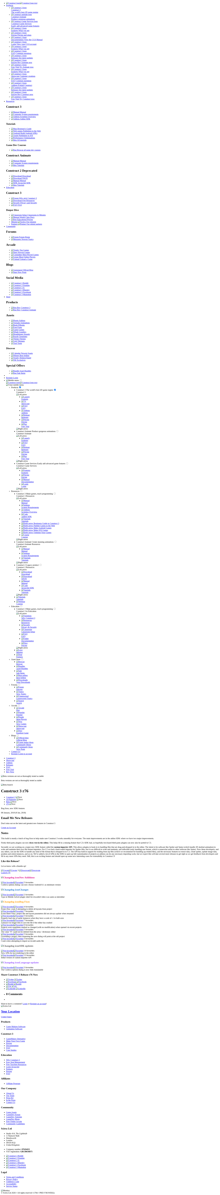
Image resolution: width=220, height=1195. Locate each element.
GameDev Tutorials (14, 1117)
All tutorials (21, 140)
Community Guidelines (15, 1124)
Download (26, 176)
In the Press (10, 1100)
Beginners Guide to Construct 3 (46, 523)
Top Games (24, 250)
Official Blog (27, 270)
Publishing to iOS (25, 135)
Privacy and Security (28, 203)
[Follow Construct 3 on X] (18, 288)
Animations (25, 323)
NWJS (25, 178)
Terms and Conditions (15, 1177)
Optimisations (29, 138)
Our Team (10, 1096)
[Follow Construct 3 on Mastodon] (21, 294)
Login (15, 378)
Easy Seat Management (15, 1062)
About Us (10, 1093)
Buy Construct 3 (23, 308)
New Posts (21, 272)
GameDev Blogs (13, 1119)
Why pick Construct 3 (28, 198)
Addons (21, 320)
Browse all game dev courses (28, 150)
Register (9, 378)
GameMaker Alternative (15, 1039)
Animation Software (14, 1029)
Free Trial (10, 769)
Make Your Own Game (15, 1041)
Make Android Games (42, 528)
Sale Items (21, 373)
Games (21, 330)
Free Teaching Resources (16, 1064)
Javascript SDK (24, 183)
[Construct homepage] (21, 3)
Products (9, 5)
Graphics (22, 332)
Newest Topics (27, 239)
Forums (14, 685)
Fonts (19, 327)
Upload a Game (25, 259)
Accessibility (11, 1184)
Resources (10, 101)
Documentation (12, 1046)
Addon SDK (25, 119)
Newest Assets (26, 353)
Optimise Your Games (42, 532)
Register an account (38, 1004)
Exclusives (20, 360)
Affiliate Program (13, 1083)
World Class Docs (26, 217)
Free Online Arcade (14, 1121)
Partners (9, 1069)
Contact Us (15, 751)
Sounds (26, 334)
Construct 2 (27, 565)
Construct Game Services (41, 463)
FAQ (19, 205)
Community (11, 226)
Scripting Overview (28, 117)
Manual (22, 112)
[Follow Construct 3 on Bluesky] (20, 290)
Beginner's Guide (24, 129)
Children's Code (12, 1182)
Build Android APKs (28, 133)
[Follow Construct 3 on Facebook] (21, 292)
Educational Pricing (25, 219)
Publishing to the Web (32, 131)
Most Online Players (26, 257)
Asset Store (16, 659)
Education (10, 187)
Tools (19, 343)
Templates (23, 336)
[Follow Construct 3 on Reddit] (19, 283)
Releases (9, 765)
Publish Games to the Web (44, 526)
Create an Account (8, 828)
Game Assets (11, 1112)
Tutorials (20, 165)
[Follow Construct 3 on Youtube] (20, 285)
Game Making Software (15, 1027)
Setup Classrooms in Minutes (34, 215)
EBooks (21, 325)
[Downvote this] (29, 870)
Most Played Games (30, 255)
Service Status (11, 1186)
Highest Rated (25, 358)
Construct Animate (36, 431)
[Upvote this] (9, 870)
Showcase (10, 760)
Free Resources (28, 200)
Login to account (25, 754)
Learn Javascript (12, 1067)
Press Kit (9, 1098)
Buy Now (10, 772)
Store (8, 297)
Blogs (13, 735)
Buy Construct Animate (26, 310)
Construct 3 (35, 390)
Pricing (9, 1043)
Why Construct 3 (13, 1060)
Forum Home (24, 237)
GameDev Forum (13, 1115)
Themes (22, 339)
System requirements (29, 114)
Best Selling (24, 355)
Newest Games (23, 252)
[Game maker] (21, 383)
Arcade (14, 706)
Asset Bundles (25, 371)
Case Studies (11, 1050)
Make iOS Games (40, 530)
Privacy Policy (12, 1179)
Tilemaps (21, 341)
